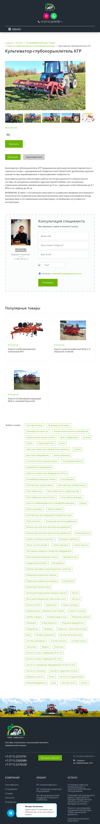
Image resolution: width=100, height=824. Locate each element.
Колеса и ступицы (77, 611)
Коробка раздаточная (57, 617)
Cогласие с (61, 274)
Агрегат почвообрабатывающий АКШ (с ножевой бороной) (24, 400)
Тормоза (45, 647)
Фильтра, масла (69, 682)
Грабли (29, 443)
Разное (75, 593)
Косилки (86, 437)
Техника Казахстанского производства (71, 431)
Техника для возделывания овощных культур (46, 593)
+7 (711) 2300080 (16, 760)
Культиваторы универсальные (72, 485)
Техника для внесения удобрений (61, 521)
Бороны (83, 503)
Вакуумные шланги (34, 676)
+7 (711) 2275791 (50, 21)
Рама (28, 635)
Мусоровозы (58, 563)
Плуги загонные (33, 521)
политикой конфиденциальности (66, 273)
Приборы (48, 629)
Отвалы (77, 449)
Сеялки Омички (81, 545)
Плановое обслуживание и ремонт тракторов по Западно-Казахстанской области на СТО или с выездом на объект (81, 799)
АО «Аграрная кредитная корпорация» (48, 790)
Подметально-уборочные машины (41, 581)
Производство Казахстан (37, 431)
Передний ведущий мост (73, 623)
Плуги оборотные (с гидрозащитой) (63, 491)
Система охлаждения (35, 641)
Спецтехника (68, 581)
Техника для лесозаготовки (38, 587)
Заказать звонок (50, 757)
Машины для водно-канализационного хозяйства (48, 569)
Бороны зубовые (55, 509)
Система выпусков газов (71, 635)
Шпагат (84, 682)
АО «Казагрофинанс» (47, 785)
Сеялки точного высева (36, 545)
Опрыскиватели (83, 533)
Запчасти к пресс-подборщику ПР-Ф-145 (44, 652)
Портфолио (11, 802)
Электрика (59, 647)
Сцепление (31, 647)
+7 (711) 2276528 (16, 764)
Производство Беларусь (59, 425)
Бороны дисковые (34, 509)
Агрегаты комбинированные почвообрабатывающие (50, 503)
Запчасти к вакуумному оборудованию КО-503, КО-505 (50, 665)
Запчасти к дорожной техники (63, 671)
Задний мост (51, 605)
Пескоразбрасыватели (73, 461)
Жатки (62, 443)
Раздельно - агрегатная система (72, 629)
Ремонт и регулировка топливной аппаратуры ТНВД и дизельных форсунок (79, 811)
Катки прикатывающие (71, 497)
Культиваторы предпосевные (39, 485)
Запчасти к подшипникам (71, 676)
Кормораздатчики (46, 443)
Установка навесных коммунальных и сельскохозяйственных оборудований (79, 788)
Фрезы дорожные (62, 455)
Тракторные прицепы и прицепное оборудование (49, 551)
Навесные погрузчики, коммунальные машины (47, 449)
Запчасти (76, 599)
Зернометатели (70, 557)
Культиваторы (67, 479)
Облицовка (31, 623)
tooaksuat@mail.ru (85, 756)
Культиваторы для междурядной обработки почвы (49, 515)
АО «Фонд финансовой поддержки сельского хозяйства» (47, 797)
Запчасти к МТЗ (33, 605)
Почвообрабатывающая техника (41, 479)
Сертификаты (11, 785)
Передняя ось (32, 629)
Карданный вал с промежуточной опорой (45, 611)
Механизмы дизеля (80, 617)
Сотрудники (11, 789)
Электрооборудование (36, 682)
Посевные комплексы (69, 539)
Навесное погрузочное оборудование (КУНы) (46, 473)
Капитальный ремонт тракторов (78, 820)
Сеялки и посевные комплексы (40, 539)
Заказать (14, 144)
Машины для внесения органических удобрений (48, 533)
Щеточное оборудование (37, 455)
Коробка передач (34, 617)
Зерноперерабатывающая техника (42, 557)
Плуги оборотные (34, 491)
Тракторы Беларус (34, 425)
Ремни (51, 676)
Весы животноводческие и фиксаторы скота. (46, 599)
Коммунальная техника (36, 563)
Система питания (58, 641)
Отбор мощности (49, 623)
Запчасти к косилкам (35, 671)
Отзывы (9, 793)
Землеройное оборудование (39, 467)
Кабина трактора (70, 605)
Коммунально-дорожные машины (41, 575)
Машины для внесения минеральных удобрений (48, 527)
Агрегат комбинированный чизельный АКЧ (22, 350)
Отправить (48, 282)
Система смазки (78, 641)
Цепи (54, 682)
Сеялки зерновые (60, 545)
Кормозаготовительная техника (40, 437)
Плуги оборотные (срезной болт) (40, 497)
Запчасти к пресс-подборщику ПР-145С (43, 659)
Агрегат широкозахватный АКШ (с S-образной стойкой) (72, 350)
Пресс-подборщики (69, 437)
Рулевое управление (45, 635)
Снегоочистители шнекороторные (41, 461)
